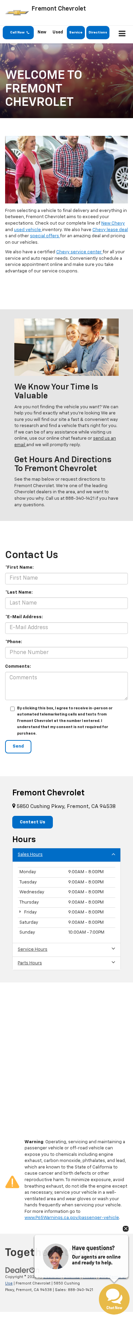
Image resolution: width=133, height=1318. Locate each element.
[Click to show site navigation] (122, 34)
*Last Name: (19, 592)
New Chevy (113, 223)
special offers (45, 236)
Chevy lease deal (110, 230)
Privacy (89, 1277)
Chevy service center (79, 252)
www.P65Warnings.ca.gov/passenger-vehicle (72, 1218)
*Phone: (13, 642)
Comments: (18, 666)
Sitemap (72, 1277)
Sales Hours (30, 854)
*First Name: (19, 567)
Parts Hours (30, 963)
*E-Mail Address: (24, 617)
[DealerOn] (22, 1270)
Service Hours (32, 949)
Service (76, 32)
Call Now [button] (18, 32)
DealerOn (52, 1277)
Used (58, 32)
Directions (98, 32)
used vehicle (28, 230)
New (42, 32)
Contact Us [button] (32, 822)
